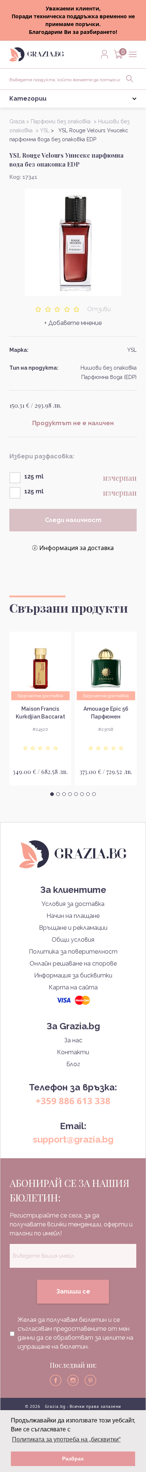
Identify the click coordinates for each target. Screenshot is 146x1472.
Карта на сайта (73, 987)
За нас (73, 1040)
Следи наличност (73, 520)
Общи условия (73, 939)
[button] (52, 794)
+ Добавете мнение (73, 322)
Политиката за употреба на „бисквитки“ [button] (66, 1439)
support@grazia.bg (73, 1139)
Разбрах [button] (73, 1459)
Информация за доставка (76, 548)
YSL (132, 350)
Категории (27, 98)
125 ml (33, 476)
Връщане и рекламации (73, 927)
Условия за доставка (73, 903)
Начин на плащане (73, 915)
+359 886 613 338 (73, 1100)
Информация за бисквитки (73, 975)
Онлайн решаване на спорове (73, 963)
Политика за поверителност (73, 951)
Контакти (73, 1052)
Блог (73, 1064)
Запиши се (73, 1291)
